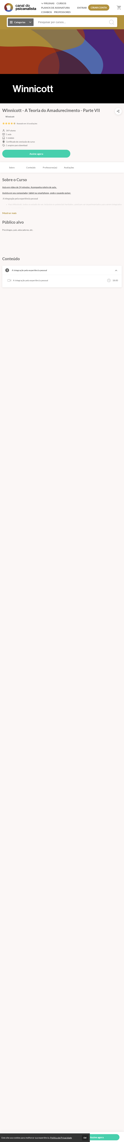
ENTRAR (82, 7)
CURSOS (61, 3)
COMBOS (46, 12)
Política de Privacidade (61, 1137)
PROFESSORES (62, 12)
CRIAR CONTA (99, 7)
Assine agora (36, 153)
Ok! (85, 1138)
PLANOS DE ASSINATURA (55, 7)
